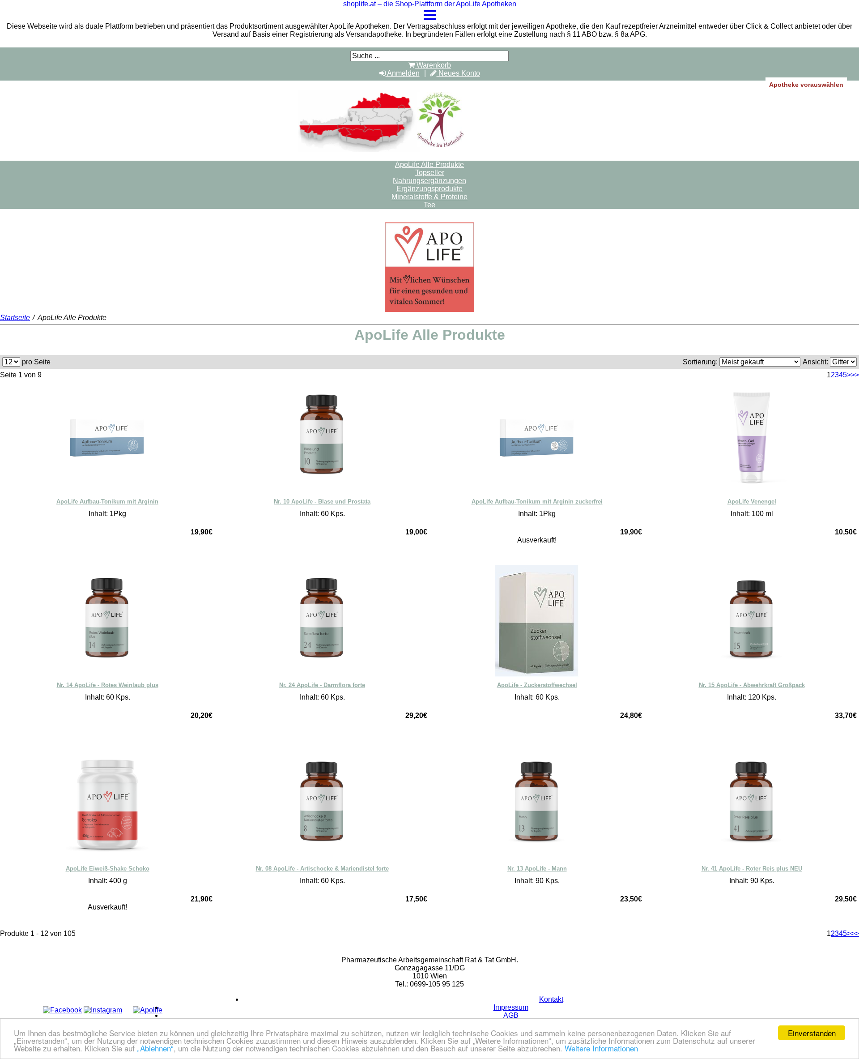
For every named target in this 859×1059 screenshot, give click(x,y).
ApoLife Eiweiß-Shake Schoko (107, 868)
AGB (511, 1015)
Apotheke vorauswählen (806, 84)
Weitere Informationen (601, 1048)
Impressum (510, 1007)
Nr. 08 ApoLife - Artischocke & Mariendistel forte (322, 868)
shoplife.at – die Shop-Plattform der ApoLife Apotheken (429, 4)
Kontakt (551, 999)
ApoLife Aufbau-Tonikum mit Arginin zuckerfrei (537, 501)
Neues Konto (458, 73)
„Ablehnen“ (155, 1048)
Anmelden (403, 73)
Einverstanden (812, 1032)
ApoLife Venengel (751, 501)
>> (855, 375)
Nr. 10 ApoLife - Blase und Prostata (322, 501)
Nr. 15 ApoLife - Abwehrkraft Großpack (752, 685)
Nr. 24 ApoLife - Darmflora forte (322, 685)
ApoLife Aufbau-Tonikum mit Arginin (107, 501)
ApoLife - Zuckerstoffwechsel (537, 685)
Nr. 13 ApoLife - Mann (537, 868)
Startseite (15, 317)
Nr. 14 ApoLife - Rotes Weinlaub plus (107, 685)
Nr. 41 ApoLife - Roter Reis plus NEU (752, 868)
